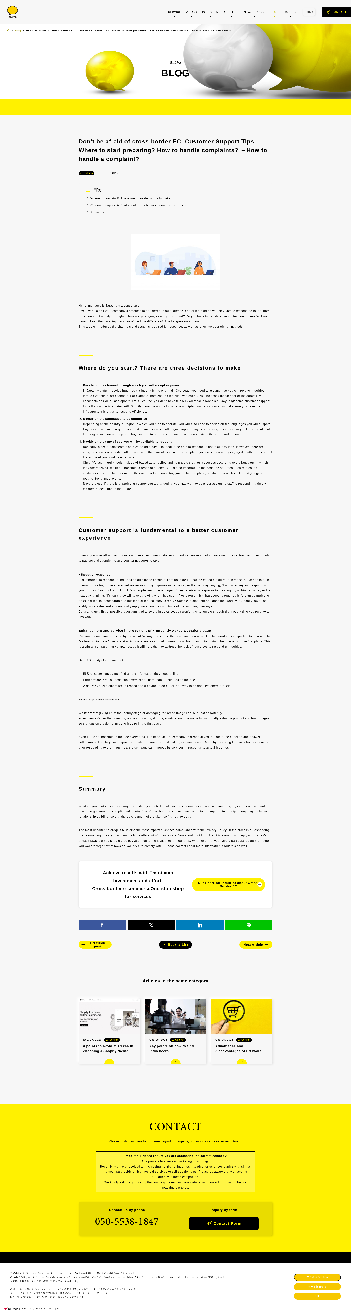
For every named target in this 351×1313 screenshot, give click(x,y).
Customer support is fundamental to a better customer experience (138, 205)
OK (317, 1296)
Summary (97, 212)
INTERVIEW (210, 12)
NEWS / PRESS (255, 12)
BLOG (275, 12)
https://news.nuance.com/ (105, 699)
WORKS (191, 12)
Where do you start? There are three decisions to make (130, 198)
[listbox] (309, 12)
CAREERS (290, 12)
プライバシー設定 (317, 1277)
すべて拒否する (317, 1286)
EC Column (86, 173)
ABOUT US (231, 12)
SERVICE (174, 12)
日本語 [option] (309, 12)
